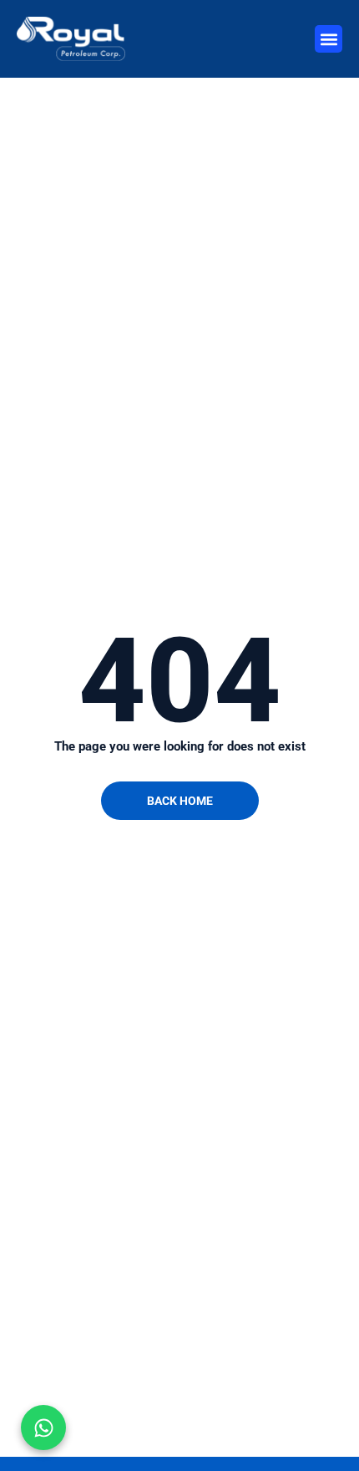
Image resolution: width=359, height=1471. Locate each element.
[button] (328, 39)
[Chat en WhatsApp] (43, 1427)
